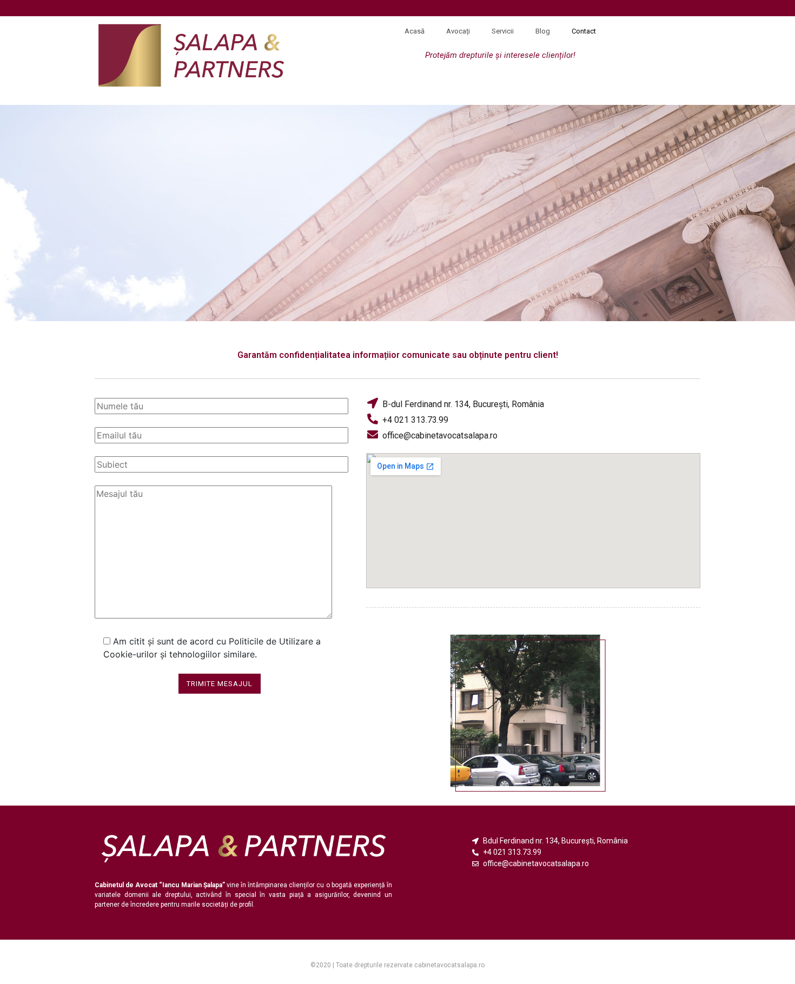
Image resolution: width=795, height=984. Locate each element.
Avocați (458, 31)
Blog (542, 31)
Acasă (415, 31)
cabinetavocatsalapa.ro (449, 965)
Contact (584, 31)
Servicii (503, 31)
